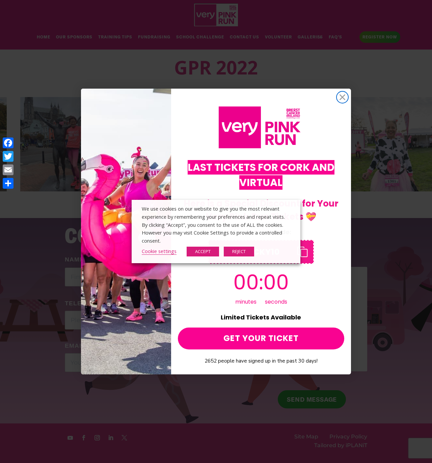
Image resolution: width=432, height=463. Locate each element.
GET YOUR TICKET (261, 338)
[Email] (8, 170)
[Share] (8, 183)
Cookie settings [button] (159, 251)
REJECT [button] (239, 251)
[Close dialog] (342, 97)
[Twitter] (8, 156)
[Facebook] (8, 143)
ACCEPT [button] (203, 251)
